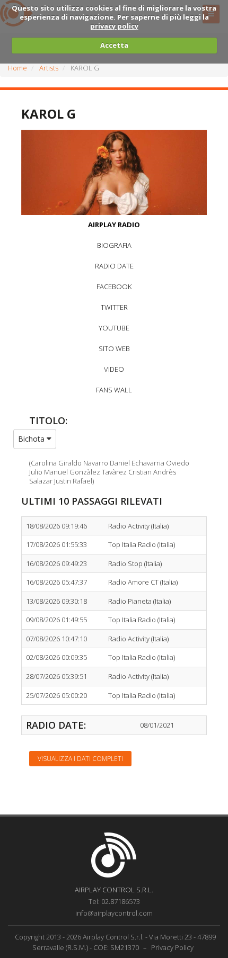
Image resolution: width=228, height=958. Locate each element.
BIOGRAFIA (114, 245)
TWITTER (114, 307)
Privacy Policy (172, 947)
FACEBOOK (114, 286)
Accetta (114, 45)
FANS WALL (114, 390)
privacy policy (114, 26)
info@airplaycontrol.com (114, 913)
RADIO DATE (114, 266)
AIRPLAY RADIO (114, 224)
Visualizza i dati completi (80, 758)
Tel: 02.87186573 (114, 901)
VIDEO (114, 369)
